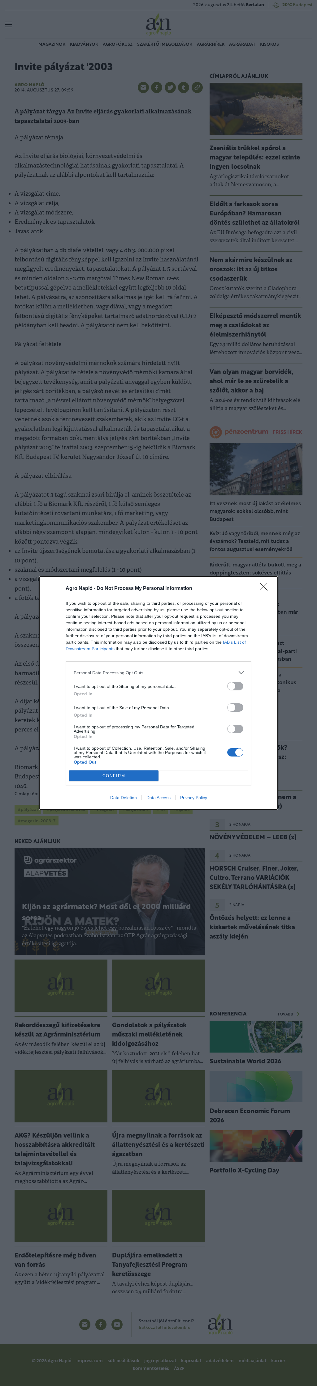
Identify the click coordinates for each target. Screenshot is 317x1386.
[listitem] (158, 672)
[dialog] (158, 693)
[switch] (235, 686)
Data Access (158, 797)
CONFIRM (113, 776)
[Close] (265, 589)
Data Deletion (123, 797)
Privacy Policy (193, 797)
